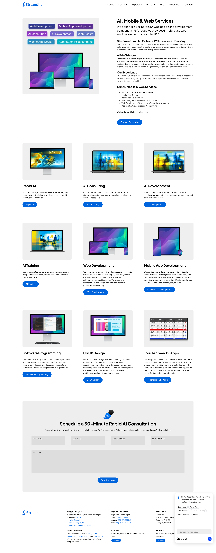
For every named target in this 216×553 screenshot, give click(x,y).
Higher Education (75, 520)
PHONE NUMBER (158, 439)
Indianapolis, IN (83, 536)
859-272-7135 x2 (124, 520)
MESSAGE (37, 452)
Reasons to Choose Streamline (80, 525)
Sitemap (78, 517)
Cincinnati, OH (98, 536)
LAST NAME (77, 439)
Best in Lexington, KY (76, 523)
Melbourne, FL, (72, 536)
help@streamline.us (123, 523)
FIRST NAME (37, 439)
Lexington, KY (92, 533)
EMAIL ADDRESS (119, 439)
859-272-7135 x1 (122, 517)
